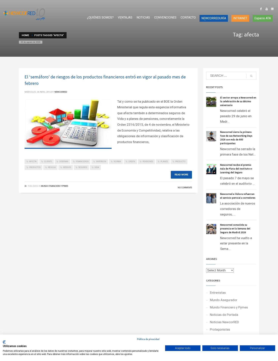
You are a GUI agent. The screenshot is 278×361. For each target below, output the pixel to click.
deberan (63, 161)
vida (97, 167)
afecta (32, 161)
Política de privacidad (148, 339)
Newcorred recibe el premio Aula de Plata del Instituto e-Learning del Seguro (236, 168)
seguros (82, 167)
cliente (48, 161)
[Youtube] (266, 9)
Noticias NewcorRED (224, 322)
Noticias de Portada (224, 315)
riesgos (67, 167)
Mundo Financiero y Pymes (54, 186)
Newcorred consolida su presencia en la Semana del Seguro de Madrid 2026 (235, 228)
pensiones (148, 161)
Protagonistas (220, 329)
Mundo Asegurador (223, 300)
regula (52, 167)
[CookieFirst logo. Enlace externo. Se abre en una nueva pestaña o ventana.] (4, 342)
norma (117, 161)
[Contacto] (272, 9)
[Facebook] (261, 9)
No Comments (185, 188)
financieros (82, 161)
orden (131, 161)
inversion (101, 161)
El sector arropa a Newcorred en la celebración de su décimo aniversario (238, 101)
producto (180, 161)
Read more (181, 174)
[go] (251, 76)
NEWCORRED (60, 92)
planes (164, 161)
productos (34, 167)
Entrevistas (218, 292)
